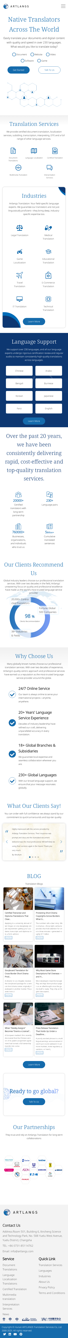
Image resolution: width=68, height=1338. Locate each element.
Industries (45, 1276)
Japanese (48, 395)
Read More (8, 937)
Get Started (18, 69)
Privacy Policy (47, 1287)
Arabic (49, 370)
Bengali (19, 383)
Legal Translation (19, 235)
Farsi (19, 408)
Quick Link (47, 1258)
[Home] (16, 6)
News (6, 1314)
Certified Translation (55, 158)
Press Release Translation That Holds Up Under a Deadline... (47, 1031)
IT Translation (20, 306)
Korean (19, 395)
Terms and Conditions (52, 1293)
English (48, 408)
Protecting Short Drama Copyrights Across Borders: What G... (48, 915)
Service (8, 1258)
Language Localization (34, 158)
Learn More (34, 321)
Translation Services (50, 1265)
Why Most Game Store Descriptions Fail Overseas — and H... (49, 973)
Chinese (19, 370)
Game (44, 60)
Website (38, 54)
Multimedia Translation (18, 175)
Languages (45, 1270)
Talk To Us (49, 69)
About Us (44, 1281)
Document (21, 54)
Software (29, 60)
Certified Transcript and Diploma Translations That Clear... (16, 915)
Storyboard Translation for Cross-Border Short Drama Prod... (16, 973)
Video (53, 54)
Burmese (48, 383)
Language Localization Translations (10, 1279)
